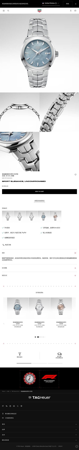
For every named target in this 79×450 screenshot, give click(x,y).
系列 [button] (3, 424)
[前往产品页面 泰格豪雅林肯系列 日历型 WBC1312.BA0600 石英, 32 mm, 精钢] (32, 216)
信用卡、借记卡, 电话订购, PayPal (15, 232)
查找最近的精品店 (10, 413)
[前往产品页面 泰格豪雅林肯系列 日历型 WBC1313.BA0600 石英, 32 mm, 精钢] (43, 216)
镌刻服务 (20, 357)
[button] (70, 10)
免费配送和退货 (10, 237)
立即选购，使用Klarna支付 (51, 228)
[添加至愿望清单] (75, 174)
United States (49, 3)
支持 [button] (3, 435)
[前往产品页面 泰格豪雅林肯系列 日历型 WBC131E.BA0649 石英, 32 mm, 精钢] (55, 216)
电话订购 (8, 245)
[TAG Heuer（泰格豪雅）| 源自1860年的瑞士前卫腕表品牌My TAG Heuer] (39, 397)
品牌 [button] (3, 429)
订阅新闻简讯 (9, 418)
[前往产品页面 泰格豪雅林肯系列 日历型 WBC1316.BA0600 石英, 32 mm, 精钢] (8, 216)
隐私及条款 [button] (5, 440)
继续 (69, 3)
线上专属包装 (47, 232)
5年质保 (7, 228)
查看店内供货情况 (39, 200)
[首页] (39, 11)
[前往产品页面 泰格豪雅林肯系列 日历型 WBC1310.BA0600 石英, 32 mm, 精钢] (20, 216)
